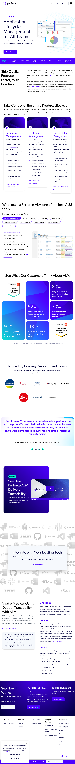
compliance (52, 75)
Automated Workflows (10, 222)
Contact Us (64, 3)
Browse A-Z (21, 723)
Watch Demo (10, 52)
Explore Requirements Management (12, 186)
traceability (14, 147)
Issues (43, 60)
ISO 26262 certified (34, 86)
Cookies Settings (14, 758)
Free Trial (21, 52)
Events (61, 734)
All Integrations (37, 564)
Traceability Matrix (56, 218)
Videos (61, 730)
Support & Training (9, 226)
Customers (35, 719)
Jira (50, 60)
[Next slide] (43, 449)
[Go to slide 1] (35, 449)
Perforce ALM (4, 60)
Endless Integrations (53, 222)
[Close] (26, 743)
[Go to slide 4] (39, 449)
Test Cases (35, 60)
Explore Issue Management (60, 187)
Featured (20, 727)
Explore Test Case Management (34, 182)
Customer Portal (49, 725)
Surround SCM (68, 60)
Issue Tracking (43, 218)
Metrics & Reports (39, 222)
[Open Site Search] (52, 3)
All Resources (63, 745)
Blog (60, 741)
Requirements (25, 60)
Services (58, 60)
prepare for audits (57, 641)
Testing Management (29, 218)
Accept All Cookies (15, 754)
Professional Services (51, 735)
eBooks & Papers (64, 723)
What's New (14, 60)
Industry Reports (63, 727)
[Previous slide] (32, 449)
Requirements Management (12, 218)
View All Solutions (9, 723)
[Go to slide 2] (36, 449)
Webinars (61, 737)
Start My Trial (33, 707)
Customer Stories (36, 723)
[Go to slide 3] (38, 449)
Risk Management (25, 222)
